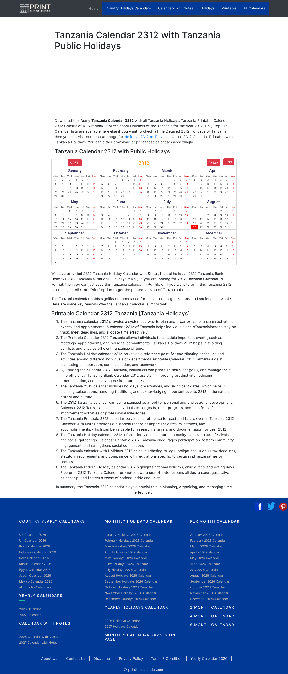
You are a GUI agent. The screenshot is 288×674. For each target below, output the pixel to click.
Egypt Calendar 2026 (35, 570)
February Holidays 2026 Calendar (129, 540)
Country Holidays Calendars (128, 8)
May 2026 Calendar (204, 558)
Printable (229, 8)
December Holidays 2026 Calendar (130, 599)
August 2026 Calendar (206, 575)
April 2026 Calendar (204, 552)
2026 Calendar (30, 609)
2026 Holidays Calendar (122, 621)
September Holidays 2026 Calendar (131, 581)
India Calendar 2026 (34, 558)
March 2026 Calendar (206, 546)
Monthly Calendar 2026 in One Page (141, 637)
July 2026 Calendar (204, 570)
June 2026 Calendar (205, 564)
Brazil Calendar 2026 (34, 546)
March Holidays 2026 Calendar (127, 546)
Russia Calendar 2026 (35, 564)
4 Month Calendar (212, 616)
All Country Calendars (35, 587)
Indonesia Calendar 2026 (37, 552)
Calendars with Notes (175, 8)
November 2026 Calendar (209, 593)
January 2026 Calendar (207, 534)
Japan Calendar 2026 (35, 575)
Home (95, 8)
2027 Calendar (30, 615)
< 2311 (75, 163)
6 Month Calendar (212, 625)
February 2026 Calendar (208, 540)
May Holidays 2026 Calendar (126, 558)
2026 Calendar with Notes (38, 636)
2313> (213, 163)
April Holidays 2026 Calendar (126, 552)
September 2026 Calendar (209, 581)
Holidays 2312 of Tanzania (147, 136)
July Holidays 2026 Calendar (126, 570)
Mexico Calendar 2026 (35, 581)
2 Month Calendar (212, 607)
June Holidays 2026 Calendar (126, 564)
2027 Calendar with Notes (38, 642)
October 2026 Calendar (207, 587)
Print (228, 162)
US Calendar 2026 (32, 534)
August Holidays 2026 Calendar (128, 575)
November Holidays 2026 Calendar (130, 593)
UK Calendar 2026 (32, 540)
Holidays (207, 8)
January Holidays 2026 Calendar (129, 534)
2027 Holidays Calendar (122, 626)
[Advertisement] (25, 140)
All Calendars (254, 8)
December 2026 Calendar (209, 599)
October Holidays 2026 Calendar (129, 587)
